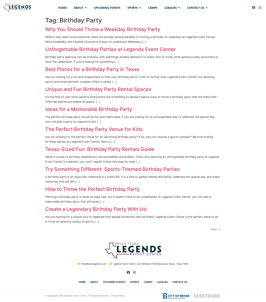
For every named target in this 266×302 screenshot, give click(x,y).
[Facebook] (254, 8)
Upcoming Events (107, 8)
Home (62, 8)
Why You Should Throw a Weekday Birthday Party (102, 29)
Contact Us (195, 8)
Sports (132, 8)
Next (216, 229)
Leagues (171, 8)
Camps (152, 8)
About (78, 8)
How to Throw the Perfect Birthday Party (92, 189)
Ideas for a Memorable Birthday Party (88, 109)
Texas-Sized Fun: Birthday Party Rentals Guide (99, 149)
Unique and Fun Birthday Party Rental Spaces (98, 89)
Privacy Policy (118, 295)
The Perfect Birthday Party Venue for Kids (94, 129)
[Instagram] (260, 8)
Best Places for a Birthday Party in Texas (92, 69)
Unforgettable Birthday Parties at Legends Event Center (110, 49)
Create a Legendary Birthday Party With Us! (96, 209)
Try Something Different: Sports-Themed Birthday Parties (112, 169)
